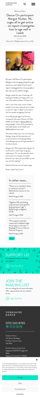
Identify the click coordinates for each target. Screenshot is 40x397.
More (12, 238)
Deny (20, 383)
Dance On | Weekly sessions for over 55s (20, 41)
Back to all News (20, 11)
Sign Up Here (16, 299)
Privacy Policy (20, 394)
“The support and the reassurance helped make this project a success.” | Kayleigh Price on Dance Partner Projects (19, 226)
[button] (37, 360)
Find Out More (16, 266)
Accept (20, 377)
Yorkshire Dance (11, 3)
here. (30, 165)
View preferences (20, 389)
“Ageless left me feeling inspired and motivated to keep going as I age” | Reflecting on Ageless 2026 (19, 207)
